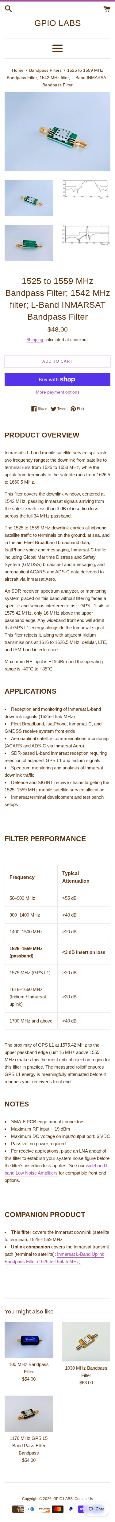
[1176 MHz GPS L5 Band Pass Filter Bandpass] (29, 1414)
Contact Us (84, 1499)
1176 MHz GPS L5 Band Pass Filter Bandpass (29, 1445)
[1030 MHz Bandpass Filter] (86, 1341)
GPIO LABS (57, 23)
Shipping (34, 339)
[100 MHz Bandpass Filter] (29, 1340)
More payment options (57, 392)
